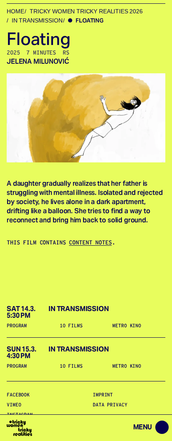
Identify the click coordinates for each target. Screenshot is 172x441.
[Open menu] (105, 428)
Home (15, 11)
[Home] (19, 428)
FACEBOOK (18, 394)
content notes (90, 242)
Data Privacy (110, 404)
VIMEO (14, 404)
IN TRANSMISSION (37, 20)
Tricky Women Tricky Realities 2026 (86, 11)
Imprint (103, 394)
